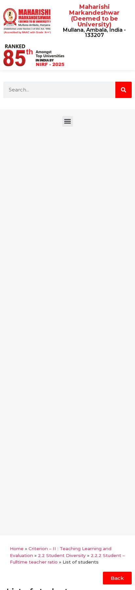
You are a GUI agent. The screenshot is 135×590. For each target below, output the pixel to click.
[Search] (123, 90)
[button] (67, 121)
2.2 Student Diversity (62, 555)
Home (17, 548)
